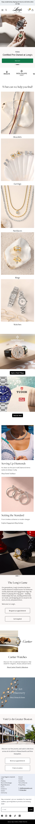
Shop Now (17, 61)
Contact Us (4, 789)
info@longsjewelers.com (26, 788)
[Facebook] (2, 816)
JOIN (30, 809)
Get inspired (17, 619)
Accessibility (21, 781)
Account (20, 777)
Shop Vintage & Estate (17, 697)
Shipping (3, 781)
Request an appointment (17, 611)
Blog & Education (5, 785)
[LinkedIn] (20, 816)
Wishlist (20, 779)
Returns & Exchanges (6, 783)
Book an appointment (17, 761)
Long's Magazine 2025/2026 (8, 777)
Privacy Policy (21, 785)
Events (2, 787)
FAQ (2, 779)
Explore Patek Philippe (17, 373)
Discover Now (17, 415)
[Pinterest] (10, 816)
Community (4, 793)
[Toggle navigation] (2, 10)
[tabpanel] (17, 553)
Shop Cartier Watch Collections (17, 667)
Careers (3, 791)
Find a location (17, 768)
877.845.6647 (23, 790)
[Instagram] (6, 816)
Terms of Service (22, 783)
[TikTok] (14, 816)
